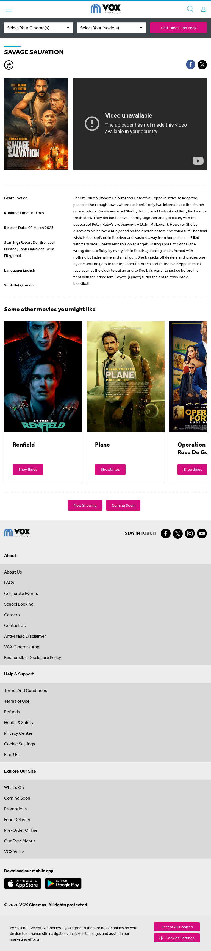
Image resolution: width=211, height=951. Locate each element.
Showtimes (27, 469)
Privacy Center (18, 733)
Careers (12, 614)
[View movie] (43, 376)
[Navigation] (9, 9)
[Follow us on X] (178, 534)
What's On (14, 787)
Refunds (12, 711)
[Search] (190, 9)
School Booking (19, 604)
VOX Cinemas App (21, 646)
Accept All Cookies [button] (177, 926)
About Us (13, 572)
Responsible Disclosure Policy (32, 657)
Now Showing (85, 505)
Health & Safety (19, 722)
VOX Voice (14, 851)
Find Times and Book (178, 27)
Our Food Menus (20, 841)
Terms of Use (17, 701)
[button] (177, 937)
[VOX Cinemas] (106, 10)
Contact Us (15, 625)
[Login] (203, 9)
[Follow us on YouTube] (202, 533)
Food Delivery (17, 819)
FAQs (9, 582)
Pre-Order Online (21, 830)
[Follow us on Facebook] (166, 533)
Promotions (15, 808)
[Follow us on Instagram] (190, 533)
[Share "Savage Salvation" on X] (202, 64)
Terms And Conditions (25, 690)
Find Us (11, 754)
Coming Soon (123, 505)
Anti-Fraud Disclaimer (25, 636)
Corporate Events (21, 593)
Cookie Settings (19, 743)
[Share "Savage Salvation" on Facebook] (190, 64)
